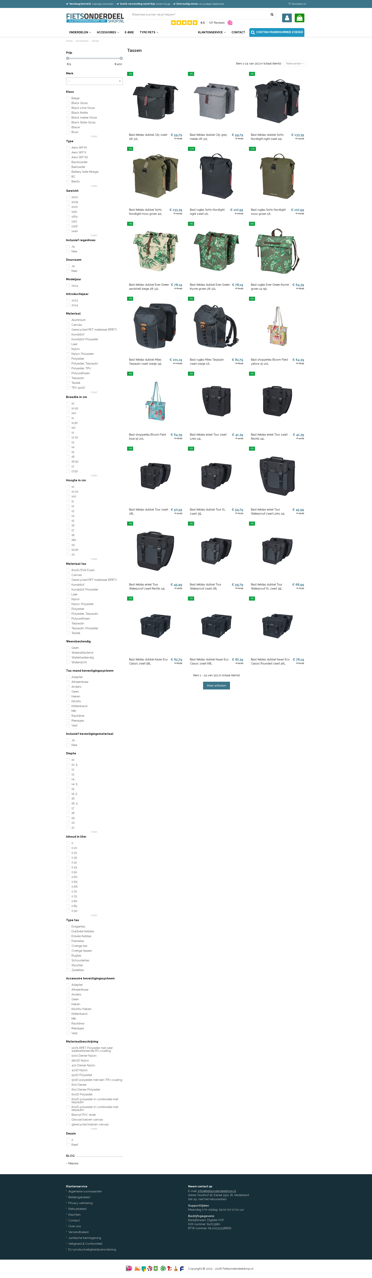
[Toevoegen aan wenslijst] (181, 78)
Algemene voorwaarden (85, 1191)
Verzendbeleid (78, 1232)
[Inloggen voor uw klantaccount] (287, 18)
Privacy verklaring (80, 1203)
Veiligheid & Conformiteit (85, 1243)
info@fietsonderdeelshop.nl (217, 1191)
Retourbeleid (77, 1209)
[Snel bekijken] (181, 85)
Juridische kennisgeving (84, 1238)
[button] (211, 32)
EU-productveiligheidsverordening (92, 1249)
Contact (74, 1220)
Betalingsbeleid (79, 1197)
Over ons (74, 1226)
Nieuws (73, 1163)
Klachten (74, 1214)
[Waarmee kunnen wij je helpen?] (272, 14)
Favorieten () (298, 4)
